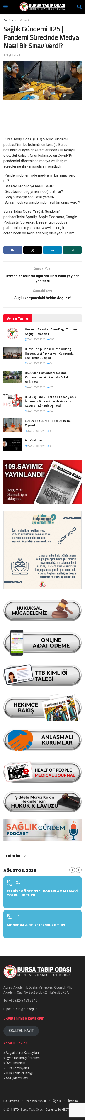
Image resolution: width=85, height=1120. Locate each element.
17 (51, 387)
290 (52, 339)
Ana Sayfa (9, 20)
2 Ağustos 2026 (36, 446)
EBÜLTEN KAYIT (21, 1031)
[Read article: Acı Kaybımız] (12, 444)
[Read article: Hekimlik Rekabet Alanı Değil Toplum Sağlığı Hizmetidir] (12, 333)
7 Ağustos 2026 (36, 339)
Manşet (24, 20)
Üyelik (57, 1101)
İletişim (73, 1101)
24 (51, 363)
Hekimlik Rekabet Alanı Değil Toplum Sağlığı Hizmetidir (51, 331)
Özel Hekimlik (15, 1063)
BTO (16, 1109)
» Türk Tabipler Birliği (18, 1073)
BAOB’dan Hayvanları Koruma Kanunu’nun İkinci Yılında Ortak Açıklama (47, 377)
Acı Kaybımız (33, 440)
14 (51, 411)
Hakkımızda (11, 1101)
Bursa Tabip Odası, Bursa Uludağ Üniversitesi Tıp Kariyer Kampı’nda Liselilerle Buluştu (49, 353)
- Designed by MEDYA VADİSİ (62, 1109)
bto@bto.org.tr (26, 1009)
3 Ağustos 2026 (36, 411)
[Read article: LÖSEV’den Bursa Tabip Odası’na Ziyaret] (12, 424)
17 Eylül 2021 (11, 55)
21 (51, 446)
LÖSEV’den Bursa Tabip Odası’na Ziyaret (48, 422)
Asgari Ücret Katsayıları (22, 1053)
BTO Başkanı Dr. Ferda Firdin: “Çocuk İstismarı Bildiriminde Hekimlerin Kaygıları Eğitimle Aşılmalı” (50, 401)
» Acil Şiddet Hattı (15, 1078)
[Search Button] (79, 7)
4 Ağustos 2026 (36, 363)
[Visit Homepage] (42, 6)
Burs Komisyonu (17, 1068)
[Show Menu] (5, 7)
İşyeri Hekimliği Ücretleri (23, 1058)
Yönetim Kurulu (36, 1101)
